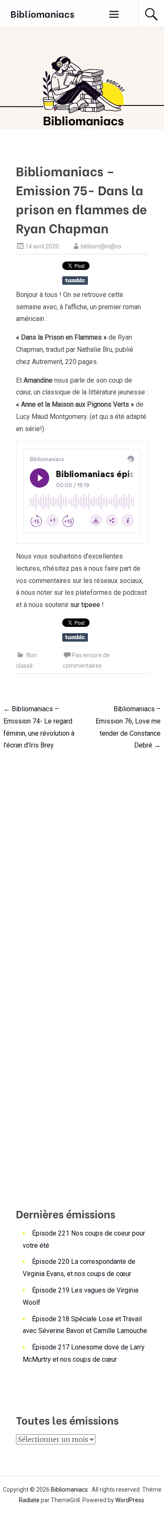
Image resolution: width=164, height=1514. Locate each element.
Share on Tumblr (75, 280)
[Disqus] (82, 863)
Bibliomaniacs (42, 13)
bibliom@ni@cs (101, 246)
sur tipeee (85, 605)
